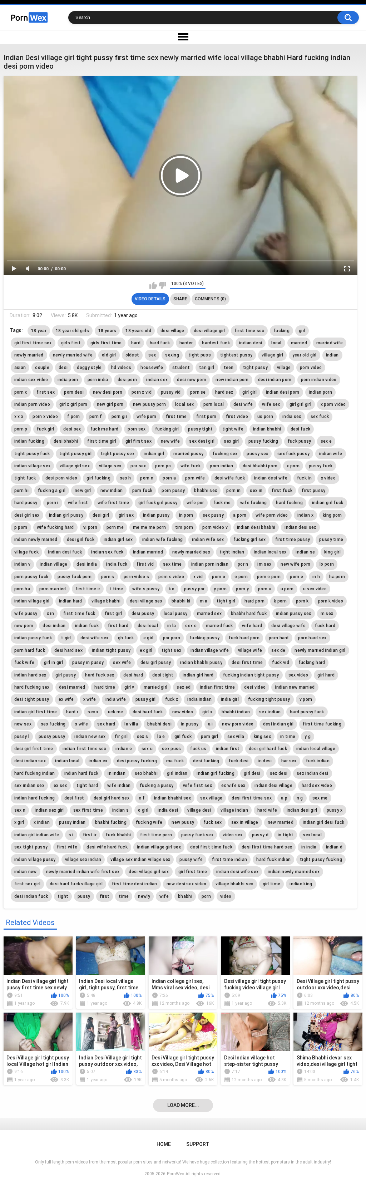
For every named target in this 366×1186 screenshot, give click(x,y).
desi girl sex (27, 515)
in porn (186, 515)
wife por (195, 502)
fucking (281, 330)
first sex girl (27, 883)
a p (284, 798)
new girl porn (110, 404)
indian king (301, 883)
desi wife (243, 404)
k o (172, 588)
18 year (38, 330)
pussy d (260, 834)
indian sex (157, 379)
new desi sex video (186, 883)
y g (308, 736)
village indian (234, 810)
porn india (98, 379)
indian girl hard (198, 675)
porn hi (21, 490)
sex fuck (320, 416)
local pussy (176, 613)
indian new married (295, 687)
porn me (115, 527)
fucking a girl (51, 490)
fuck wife (24, 662)
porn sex (136, 429)
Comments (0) (210, 298)
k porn (280, 601)
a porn (239, 515)
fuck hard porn (244, 637)
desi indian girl (278, 724)
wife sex (271, 404)
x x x (19, 416)
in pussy (189, 724)
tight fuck (25, 478)
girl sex (126, 515)
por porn (171, 637)
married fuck (219, 625)
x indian (42, 822)
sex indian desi (312, 773)
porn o (218, 576)
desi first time (247, 662)
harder (186, 342)
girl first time (192, 871)
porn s (107, 576)
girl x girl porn (73, 404)
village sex (110, 465)
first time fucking (322, 724)
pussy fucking (263, 441)
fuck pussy (299, 441)
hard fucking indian (34, 773)
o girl (143, 810)
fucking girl (167, 429)
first (105, 896)
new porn (23, 625)
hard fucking (289, 502)
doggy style (89, 367)
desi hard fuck (148, 711)
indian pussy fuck (33, 637)
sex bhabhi (146, 773)
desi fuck (301, 429)
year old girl (304, 355)
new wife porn (295, 564)
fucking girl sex (249, 539)
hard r (72, 711)
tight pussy (255, 367)
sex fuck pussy (293, 453)
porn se (198, 392)
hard (135, 342)
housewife (151, 367)
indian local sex (270, 552)
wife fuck (190, 465)
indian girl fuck (327, 502)
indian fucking (29, 441)
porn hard (279, 637)
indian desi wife (271, 478)
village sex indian (83, 859)
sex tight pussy (31, 847)
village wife (250, 650)
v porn (306, 699)
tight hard (87, 785)
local (276, 342)
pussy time (331, 539)
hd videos (121, 367)
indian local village (315, 748)
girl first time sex (33, 342)
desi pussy (143, 613)
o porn (241, 576)
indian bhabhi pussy (201, 662)
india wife (115, 699)
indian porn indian (209, 564)
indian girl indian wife (36, 834)
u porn (287, 588)
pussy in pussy (88, 662)
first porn (206, 416)
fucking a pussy (157, 785)
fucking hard (311, 662)
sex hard (106, 724)
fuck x (171, 699)
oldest (132, 355)
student (181, 367)
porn (206, 896)
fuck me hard (104, 429)
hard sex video (317, 785)
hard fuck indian (273, 859)
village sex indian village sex (140, 859)
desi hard (133, 675)
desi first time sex (252, 798)
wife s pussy (145, 588)
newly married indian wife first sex (83, 871)
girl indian (177, 773)
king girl (332, 552)
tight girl (226, 601)
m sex (327, 613)
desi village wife (288, 625)
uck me (115, 711)
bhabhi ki (181, 601)
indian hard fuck (81, 773)
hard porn (254, 601)
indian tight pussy (111, 650)
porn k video (330, 601)
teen (229, 367)
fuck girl (45, 429)
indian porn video (32, 404)
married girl (156, 687)
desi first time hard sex (267, 847)
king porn (332, 515)
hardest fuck (216, 342)
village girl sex (75, 465)
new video (182, 711)
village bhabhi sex (234, 883)
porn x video (45, 416)
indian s (120, 810)
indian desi (250, 342)
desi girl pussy (155, 662)
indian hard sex (30, 675)
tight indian (231, 552)
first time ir (87, 588)
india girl (230, 699)
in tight (285, 834)
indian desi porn (283, 392)
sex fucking (53, 724)
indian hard (70, 601)
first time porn (156, 834)
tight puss (199, 355)
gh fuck (126, 637)
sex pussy (213, 515)
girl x (207, 711)
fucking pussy (204, 637)
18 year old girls (72, 330)
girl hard (326, 675)
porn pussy (173, 490)
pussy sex (257, 453)
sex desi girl (201, 441)
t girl (66, 637)
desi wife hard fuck (107, 847)
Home (164, 1144)
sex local (312, 834)
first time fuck (79, 613)
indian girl (154, 453)
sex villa (235, 736)
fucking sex (225, 453)
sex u (147, 748)
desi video (255, 687)
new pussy (183, 822)
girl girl (249, 392)
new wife (170, 441)
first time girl (101, 441)
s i (71, 834)
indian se (305, 552)
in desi (265, 760)
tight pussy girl (75, 453)
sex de (278, 650)
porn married (52, 588)
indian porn (320, 392)
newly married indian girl (320, 650)
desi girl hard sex (111, 798)
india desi (168, 810)
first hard (118, 625)
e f (142, 798)
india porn (68, 379)
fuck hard (325, 625)
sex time (172, 564)
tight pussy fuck (32, 453)
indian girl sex (118, 539)
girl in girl (53, 662)
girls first (71, 342)
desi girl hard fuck (268, 748)
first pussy (313, 490)
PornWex (175, 1173)
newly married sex (191, 552)
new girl (83, 490)
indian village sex (32, 465)
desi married (72, 687)
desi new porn (191, 379)
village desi (199, 810)
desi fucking (206, 760)
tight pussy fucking (321, 859)
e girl (148, 637)
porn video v (215, 527)
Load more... (183, 1105)
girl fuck (183, 736)
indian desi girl (302, 810)
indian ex (98, 760)
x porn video (333, 404)
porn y (242, 588)
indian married (148, 552)
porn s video (171, 576)
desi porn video (61, 478)
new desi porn (107, 392)
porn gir (119, 416)
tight (63, 896)
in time (287, 736)
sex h (125, 478)
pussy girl (145, 699)
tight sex (171, 650)
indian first (228, 748)
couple (42, 367)
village (284, 367)
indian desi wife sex (237, 871)
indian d (334, 847)
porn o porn (269, 576)
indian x (305, 515)
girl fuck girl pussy (157, 502)
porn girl (209, 736)
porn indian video (319, 379)
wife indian (118, 785)
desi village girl (209, 330)
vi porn (90, 527)
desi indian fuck (31, 896)
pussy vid (171, 392)
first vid (145, 564)
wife (164, 896)
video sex (233, 834)
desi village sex (146, 601)
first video (237, 416)
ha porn (337, 576)
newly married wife (73, 355)
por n (243, 564)
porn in (233, 490)
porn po (163, 465)
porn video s (136, 576)
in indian (116, 773)
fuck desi (239, 760)
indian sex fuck (107, 552)
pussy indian (72, 822)
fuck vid (280, 662)
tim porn (184, 527)
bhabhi (185, 896)
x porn (293, 465)
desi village (172, 330)
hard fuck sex (99, 675)
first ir (90, 834)
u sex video (315, 588)
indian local (67, 760)
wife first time (113, 502)
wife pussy (26, 613)
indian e (123, 748)
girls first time (106, 342)
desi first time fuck (211, 847)
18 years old (138, 330)
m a (204, 601)
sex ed (184, 687)
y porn (220, 588)
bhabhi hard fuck (249, 613)
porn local (213, 404)
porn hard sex (312, 637)
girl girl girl (300, 404)
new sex (22, 724)
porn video (311, 367)
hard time (104, 687)
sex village (211, 798)
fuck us (198, 748)
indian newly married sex (294, 871)
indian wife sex (208, 539)
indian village (53, 564)
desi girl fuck (80, 539)
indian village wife (210, 650)
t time (116, 588)
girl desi (252, 773)
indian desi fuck (65, 552)
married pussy (188, 453)
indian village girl (32, 601)
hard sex (224, 392)
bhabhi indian (236, 711)
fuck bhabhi (118, 834)
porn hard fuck (29, 650)
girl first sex (138, 441)
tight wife (233, 429)
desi (63, 367)
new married (280, 822)
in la (171, 625)
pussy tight (200, 429)
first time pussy (292, 539)
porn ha (22, 588)
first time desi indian (134, 883)
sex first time (88, 810)
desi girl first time (33, 748)
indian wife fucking (162, 539)
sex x (93, 711)
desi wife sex (94, 637)
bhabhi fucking (111, 822)
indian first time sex (84, 748)
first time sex (249, 330)
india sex (291, 416)
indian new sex (89, 736)
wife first (78, 502)
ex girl (146, 650)
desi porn (127, 379)
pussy (84, 896)
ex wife (66, 699)
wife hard (252, 625)
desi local (148, 625)
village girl (272, 355)
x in (50, 613)
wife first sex (197, 785)
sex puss (171, 748)
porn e (296, 576)
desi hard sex (68, 650)
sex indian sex (29, 785)
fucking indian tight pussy (251, 675)
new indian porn (232, 379)
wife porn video (272, 515)
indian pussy (156, 515)
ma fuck (175, 760)
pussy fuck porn (75, 576)
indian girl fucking (215, 773)
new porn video (237, 724)
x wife (89, 699)
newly (144, 896)
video (226, 896)
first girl (113, 613)
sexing (172, 355)
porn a (169, 478)
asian (20, 367)
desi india (86, 564)
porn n (146, 478)
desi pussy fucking (137, 760)
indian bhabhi (267, 429)
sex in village (244, 822)
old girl (109, 355)
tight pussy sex (117, 453)
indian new (25, 871)
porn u (264, 588)
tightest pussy (236, 355)
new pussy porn (149, 404)
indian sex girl (49, 810)
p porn (21, 527)
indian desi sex (300, 527)
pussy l (21, 736)
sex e (326, 441)
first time (176, 416)
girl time (272, 883)
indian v (22, 564)
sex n (20, 810)
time (124, 896)
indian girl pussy (66, 515)
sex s (142, 736)
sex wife (122, 662)
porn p (21, 429)
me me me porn (149, 527)
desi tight (162, 675)
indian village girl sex (159, 847)
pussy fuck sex (197, 834)
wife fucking (253, 502)
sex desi (278, 773)
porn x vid (142, 392)
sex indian (270, 711)
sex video (298, 675)
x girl (19, 822)
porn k (302, 601)
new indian (111, 490)
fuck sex (212, 822)
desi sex (72, 429)
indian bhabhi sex (172, 798)
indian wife (330, 453)
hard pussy (26, 502)
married (299, 342)
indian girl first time (35, 711)
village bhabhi (106, 601)
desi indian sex (30, 760)
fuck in (304, 478)
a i (210, 724)
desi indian (54, 625)
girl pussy (65, 675)
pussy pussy (52, 736)
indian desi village (273, 785)
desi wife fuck (229, 478)
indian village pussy (35, 859)
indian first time (217, 687)
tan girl (206, 367)
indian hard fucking (34, 798)
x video (328, 478)
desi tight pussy (31, 699)
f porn (73, 416)
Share (180, 298)
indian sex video (31, 379)
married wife (329, 342)
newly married (29, 355)
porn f (95, 416)
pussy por (194, 588)
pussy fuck (320, 465)
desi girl (101, 515)
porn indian (221, 465)
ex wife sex (233, 785)
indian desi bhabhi (256, 527)
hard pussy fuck (307, 711)
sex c (191, 625)
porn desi (74, 392)
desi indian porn (275, 379)
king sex (262, 736)
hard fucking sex (32, 687)
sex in (256, 490)
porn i (53, 502)
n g (300, 798)
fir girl (121, 736)
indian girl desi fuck (323, 822)
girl (302, 330)
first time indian (229, 859)
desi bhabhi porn (260, 465)
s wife (81, 724)
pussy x (335, 810)
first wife (67, 847)
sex (152, 355)
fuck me (222, 502)
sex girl (231, 441)
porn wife (195, 478)
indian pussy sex (293, 613)
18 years (107, 330)
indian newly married (36, 539)
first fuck (282, 490)
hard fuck (160, 342)
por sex (138, 465)
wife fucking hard (55, 527)
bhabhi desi (159, 724)
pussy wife (191, 859)
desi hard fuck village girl (76, 883)
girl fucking (98, 478)
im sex (264, 564)
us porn (265, 416)
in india (308, 847)
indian (332, 355)
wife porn (147, 416)
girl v (129, 687)
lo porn (327, 564)
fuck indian (318, 760)
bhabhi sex (205, 490)
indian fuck (87, 625)
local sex (184, 404)
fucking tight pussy (269, 699)
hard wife (267, 810)
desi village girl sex (149, 871)
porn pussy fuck (31, 576)
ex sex (60, 785)
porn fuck (142, 490)
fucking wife (149, 822)
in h (316, 576)
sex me (320, 798)
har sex (289, 760)
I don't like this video (162, 285)
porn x (20, 392)
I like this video (153, 285)
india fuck (116, 564)
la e (161, 736)
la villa (131, 724)
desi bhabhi (66, 441)
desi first (74, 798)
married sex (209, 613)
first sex (45, 392)
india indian (199, 699)
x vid (198, 576)
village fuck (26, 552)
